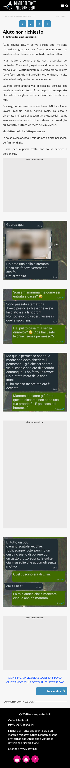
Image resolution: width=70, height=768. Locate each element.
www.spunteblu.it (40, 714)
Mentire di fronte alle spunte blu (20, 36)
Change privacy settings (23, 748)
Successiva (53, 691)
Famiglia (8, 16)
